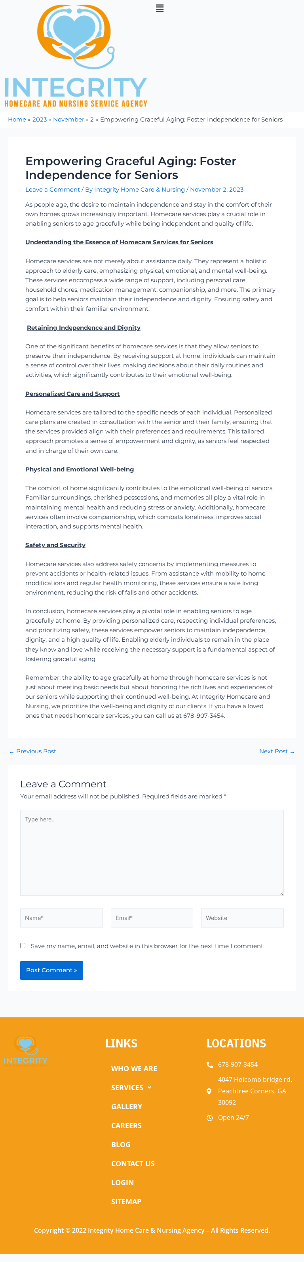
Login (122, 1182)
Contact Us (133, 1163)
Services (127, 1087)
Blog (121, 1144)
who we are (134, 1068)
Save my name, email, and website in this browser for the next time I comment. (147, 946)
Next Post (277, 752)
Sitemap (126, 1201)
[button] (228, 8)
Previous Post (32, 752)
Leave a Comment (52, 189)
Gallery (126, 1106)
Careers (126, 1125)
